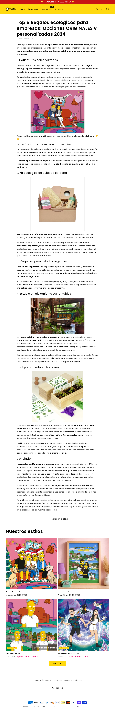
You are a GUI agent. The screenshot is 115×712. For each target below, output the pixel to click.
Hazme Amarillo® (13, 592)
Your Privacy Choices (73, 680)
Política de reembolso (67, 707)
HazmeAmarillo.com (65, 136)
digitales (70, 470)
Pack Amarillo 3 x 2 (13, 653)
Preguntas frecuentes (42, 680)
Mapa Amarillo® (64, 592)
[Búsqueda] (97, 9)
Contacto (58, 680)
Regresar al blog (59, 518)
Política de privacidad (50, 707)
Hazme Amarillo (34, 707)
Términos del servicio (84, 707)
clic (87, 449)
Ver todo (57, 663)
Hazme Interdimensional (68, 653)
